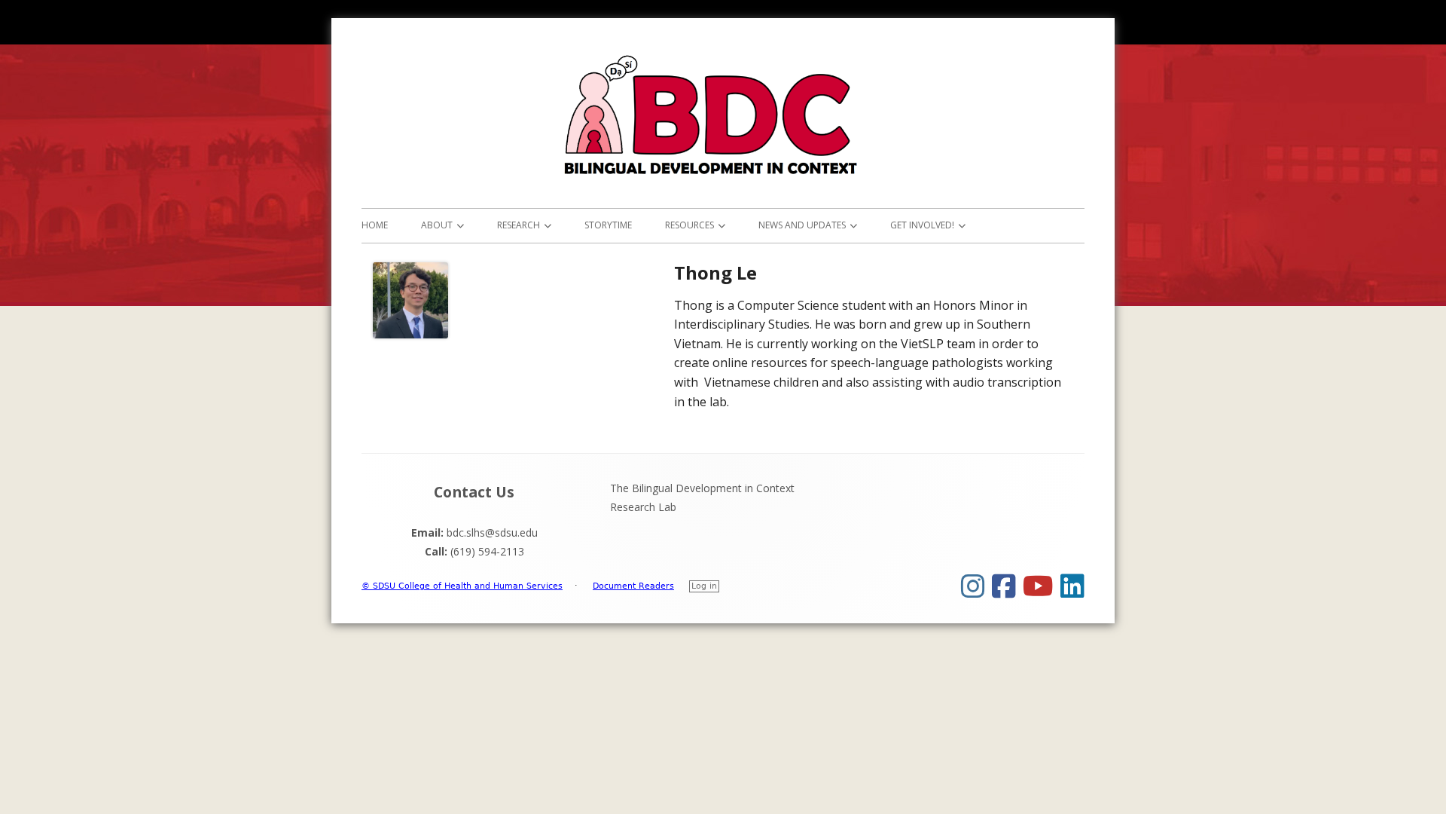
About (437, 225)
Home (375, 225)
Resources (689, 225)
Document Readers (633, 586)
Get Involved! (922, 225)
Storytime (608, 225)
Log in (704, 586)
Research (518, 225)
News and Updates (802, 225)
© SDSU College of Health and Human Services (462, 586)
